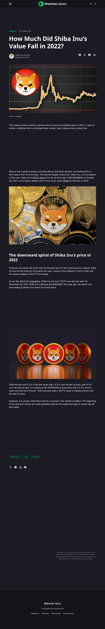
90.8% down (39, 177)
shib (25, 457)
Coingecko (35, 281)
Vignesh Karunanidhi (22, 55)
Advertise (45, 613)
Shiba (66, 180)
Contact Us (35, 613)
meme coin (15, 457)
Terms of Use (56, 613)
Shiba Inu (12, 31)
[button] (10, 4)
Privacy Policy (68, 613)
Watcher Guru (52, 603)
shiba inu (36, 457)
